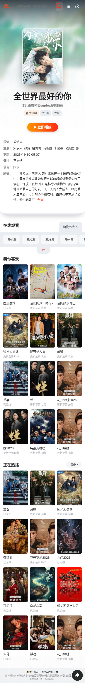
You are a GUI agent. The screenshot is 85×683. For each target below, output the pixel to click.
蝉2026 (8, 448)
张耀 (27, 148)
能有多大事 (37, 351)
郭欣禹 (80, 148)
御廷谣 (7, 557)
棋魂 (33, 654)
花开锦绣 (63, 448)
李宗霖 (58, 148)
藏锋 (60, 351)
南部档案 (36, 606)
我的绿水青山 (66, 303)
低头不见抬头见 (67, 606)
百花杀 (7, 606)
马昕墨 (47, 148)
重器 (6, 400)
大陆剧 (33, 113)
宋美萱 (69, 148)
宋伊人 (17, 148)
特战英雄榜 (37, 448)
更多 (73, 464)
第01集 (12, 239)
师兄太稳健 (11, 351)
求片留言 (33, 672)
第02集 (30, 239)
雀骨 (6, 654)
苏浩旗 (17, 142)
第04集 (69, 239)
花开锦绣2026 (67, 400)
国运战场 (9, 303)
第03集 (49, 239)
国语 (16, 167)
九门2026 (64, 557)
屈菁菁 (36, 148)
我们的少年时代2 (41, 303)
